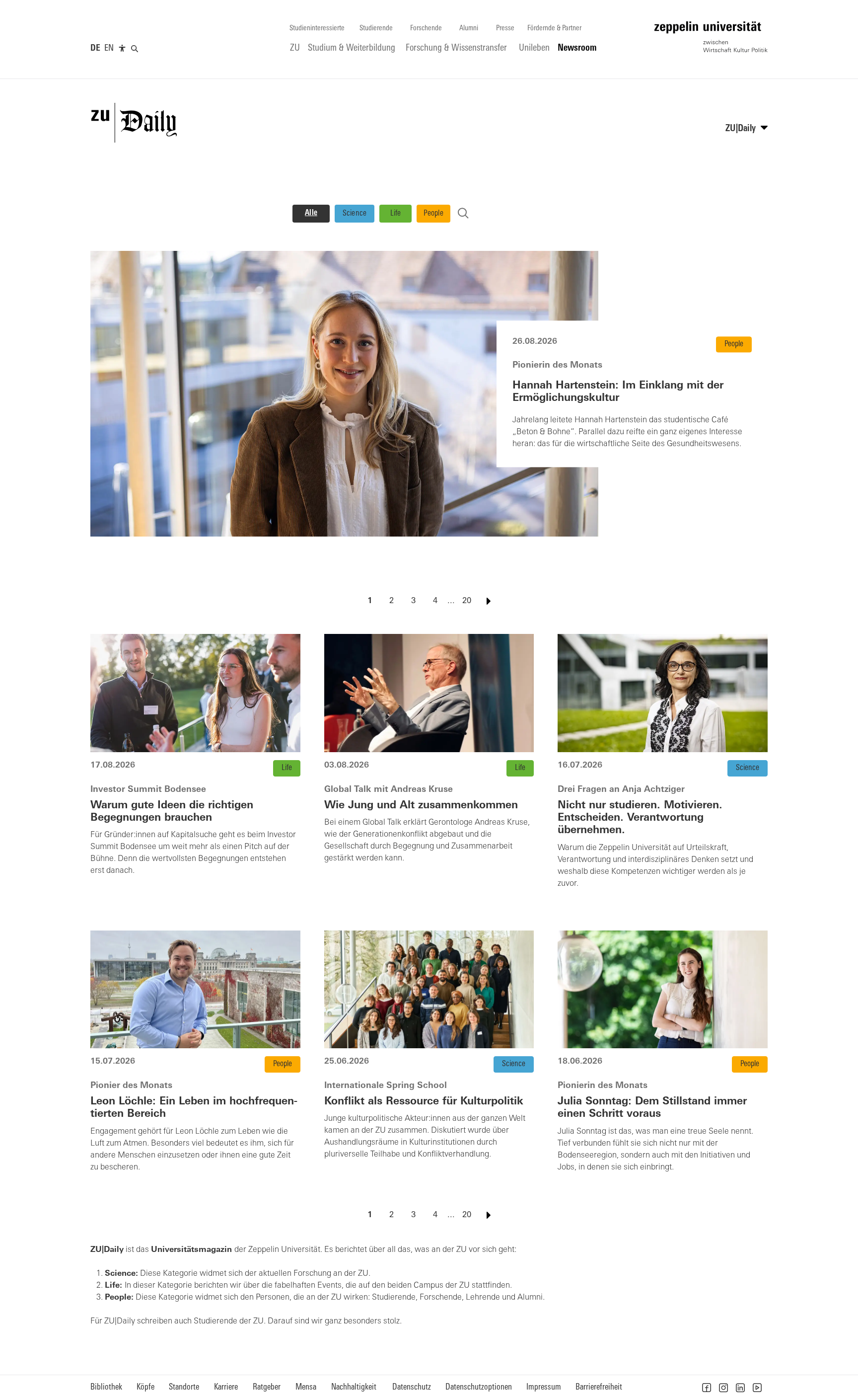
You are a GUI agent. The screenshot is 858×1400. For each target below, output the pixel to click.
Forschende (426, 28)
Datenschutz (411, 1387)
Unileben (534, 48)
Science (355, 214)
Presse (505, 28)
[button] (706, 1387)
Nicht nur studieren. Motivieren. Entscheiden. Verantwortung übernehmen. (640, 818)
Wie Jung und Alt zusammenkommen (421, 805)
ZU (295, 48)
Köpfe (145, 1387)
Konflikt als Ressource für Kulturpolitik (423, 1101)
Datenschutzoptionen (478, 1387)
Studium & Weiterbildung (351, 48)
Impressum (543, 1387)
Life (395, 214)
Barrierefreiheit (598, 1387)
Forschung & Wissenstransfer (456, 48)
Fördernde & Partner (554, 28)
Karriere (226, 1387)
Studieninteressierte (317, 28)
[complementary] (122, 49)
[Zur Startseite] (711, 36)
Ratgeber (267, 1387)
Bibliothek (106, 1387)
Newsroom (577, 48)
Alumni (468, 28)
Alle (311, 213)
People (433, 214)
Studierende (376, 28)
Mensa (305, 1387)
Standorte (184, 1387)
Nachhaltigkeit (353, 1387)
